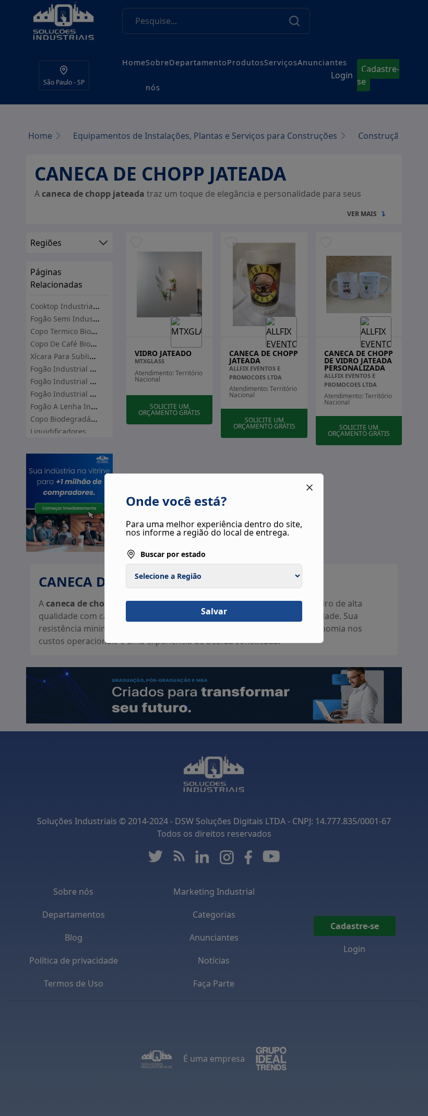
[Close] (309, 487)
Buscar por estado (173, 554)
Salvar (214, 611)
